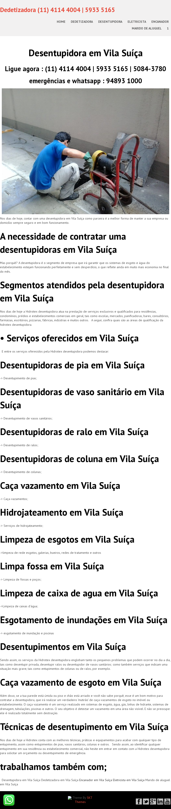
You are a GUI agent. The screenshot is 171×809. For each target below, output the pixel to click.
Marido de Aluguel (147, 28)
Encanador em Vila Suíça (95, 780)
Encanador (160, 22)
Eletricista (137, 22)
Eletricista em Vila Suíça (129, 780)
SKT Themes (84, 800)
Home (61, 22)
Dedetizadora (82, 22)
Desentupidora (110, 22)
